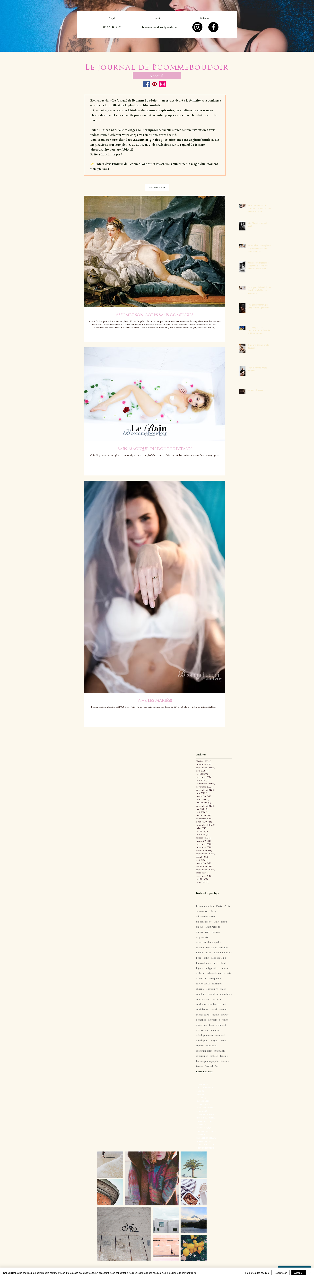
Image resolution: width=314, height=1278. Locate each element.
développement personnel (210, 1035)
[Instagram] (197, 27)
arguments (202, 937)
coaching (201, 994)
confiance (201, 1004)
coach (223, 989)
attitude (223, 947)
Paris (219, 906)
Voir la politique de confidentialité (179, 1272)
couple (215, 1014)
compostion (202, 999)
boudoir (225, 968)
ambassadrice (203, 921)
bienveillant (219, 963)
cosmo (223, 1009)
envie (223, 1040)
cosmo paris (202, 1014)
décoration (202, 1030)
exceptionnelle (204, 1051)
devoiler (223, 1020)
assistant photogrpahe (208, 942)
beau (198, 958)
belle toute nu (218, 958)
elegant (214, 1040)
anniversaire (203, 932)
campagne (215, 978)
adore (212, 911)
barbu (208, 952)
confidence (202, 1009)
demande (201, 1020)
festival (209, 1066)
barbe (199, 952)
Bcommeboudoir (205, 906)
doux (211, 1025)
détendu (214, 1030)
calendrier (202, 978)
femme (224, 1056)
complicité (226, 994)
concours (216, 999)
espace (199, 1045)
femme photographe (207, 1061)
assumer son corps (206, 947)
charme (200, 989)
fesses (199, 1066)
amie (216, 921)
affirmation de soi (205, 916)
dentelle (212, 1020)
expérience (202, 1056)
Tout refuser (280, 1272)
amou (224, 921)
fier (217, 1066)
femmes (224, 1061)
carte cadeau (203, 983)
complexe (213, 994)
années (216, 932)
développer (202, 1040)
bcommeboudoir (222, 952)
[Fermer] (310, 1272)
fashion (214, 1056)
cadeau (200, 973)
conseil (214, 1009)
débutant (221, 1025)
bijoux (199, 968)
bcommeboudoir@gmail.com (159, 27)
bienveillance (203, 963)
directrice (201, 1025)
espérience (211, 1045)
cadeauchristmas (215, 973)
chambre (217, 983)
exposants (219, 1051)
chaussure (212, 989)
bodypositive (212, 968)
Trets (227, 906)
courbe (224, 1014)
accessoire (201, 911)
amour (199, 927)
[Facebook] (213, 27)
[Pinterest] (154, 84)
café (229, 973)
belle (206, 958)
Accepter (298, 1272)
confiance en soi (217, 1004)
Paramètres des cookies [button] (256, 1272)
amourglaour (212, 927)
